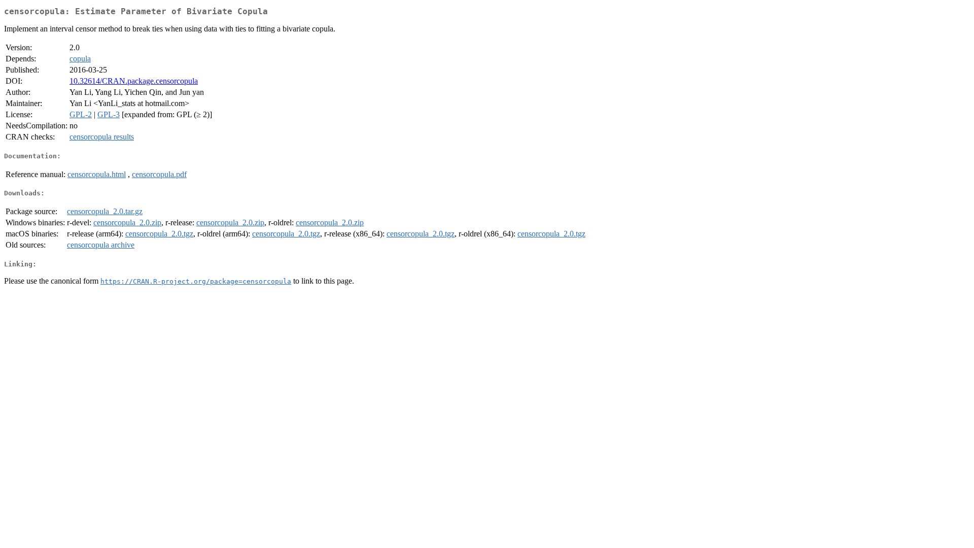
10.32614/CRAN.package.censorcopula (133, 81)
